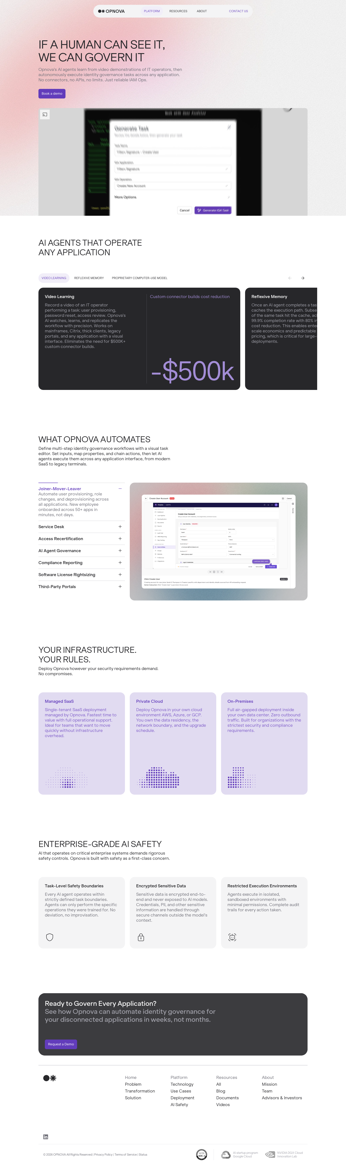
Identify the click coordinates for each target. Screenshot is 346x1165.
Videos (223, 1104)
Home (131, 1077)
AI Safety (179, 1104)
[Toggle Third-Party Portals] (120, 586)
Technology (182, 1084)
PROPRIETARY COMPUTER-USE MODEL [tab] (139, 278)
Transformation (140, 1091)
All (218, 1084)
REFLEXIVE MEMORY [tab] (89, 278)
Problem (133, 1084)
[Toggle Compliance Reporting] (120, 562)
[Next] (303, 278)
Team (267, 1091)
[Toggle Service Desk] (120, 526)
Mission (269, 1084)
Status (143, 1154)
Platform (152, 11)
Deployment (182, 1097)
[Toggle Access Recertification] (120, 538)
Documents (227, 1097)
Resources (178, 11)
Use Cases (181, 1091)
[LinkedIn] (45, 1136)
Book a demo (52, 93)
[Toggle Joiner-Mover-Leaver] (120, 488)
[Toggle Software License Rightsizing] (120, 574)
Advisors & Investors (282, 1097)
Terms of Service (126, 1154)
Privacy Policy (103, 1154)
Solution (133, 1097)
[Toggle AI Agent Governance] (120, 550)
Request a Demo (61, 1044)
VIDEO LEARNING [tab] (54, 278)
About (202, 11)
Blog (220, 1091)
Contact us (238, 11)
